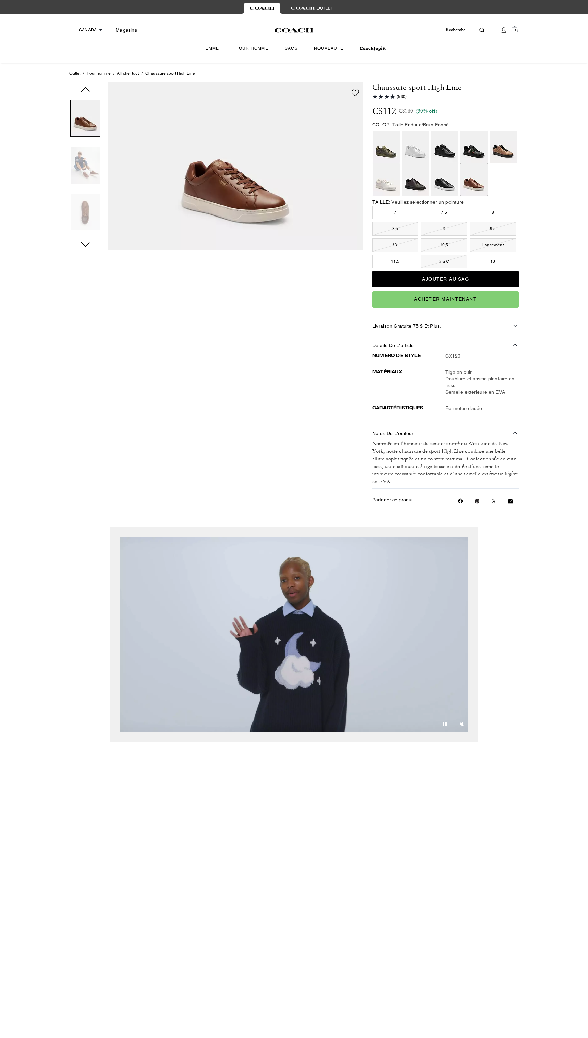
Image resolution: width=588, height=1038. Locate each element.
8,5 (395, 228)
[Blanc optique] (415, 146)
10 (395, 245)
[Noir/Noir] (445, 146)
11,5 (395, 261)
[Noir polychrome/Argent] (474, 146)
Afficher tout (128, 73)
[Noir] (445, 179)
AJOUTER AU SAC (445, 279)
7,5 (444, 212)
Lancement (493, 245)
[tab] (262, 8)
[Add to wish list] (355, 93)
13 (492, 261)
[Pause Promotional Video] (445, 725)
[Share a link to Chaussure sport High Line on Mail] (510, 501)
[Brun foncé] (474, 179)
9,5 (493, 228)
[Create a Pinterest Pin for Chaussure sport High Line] (477, 501)
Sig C (444, 261)
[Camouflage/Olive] (386, 146)
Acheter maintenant (445, 299)
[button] (85, 119)
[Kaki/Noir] (503, 146)
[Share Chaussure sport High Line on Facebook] (460, 501)
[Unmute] (462, 725)
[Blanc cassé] (386, 179)
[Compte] (504, 30)
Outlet (74, 73)
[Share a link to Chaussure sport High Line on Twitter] (494, 501)
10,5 (444, 245)
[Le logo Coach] (294, 30)
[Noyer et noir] (415, 179)
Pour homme (99, 73)
